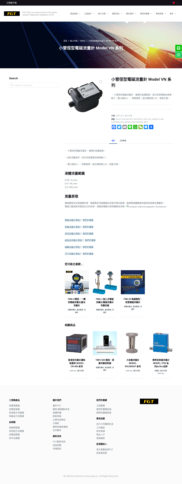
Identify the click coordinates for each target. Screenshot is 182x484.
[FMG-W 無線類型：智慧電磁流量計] (133, 282)
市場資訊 (57, 448)
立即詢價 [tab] (123, 141)
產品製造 (74, 14)
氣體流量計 (100, 368)
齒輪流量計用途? (73, 247)
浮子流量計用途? (73, 253)
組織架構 (57, 412)
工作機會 (100, 427)
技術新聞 (57, 445)
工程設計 (88, 14)
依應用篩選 (14, 405)
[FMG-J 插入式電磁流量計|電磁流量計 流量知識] (105, 282)
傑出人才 (100, 434)
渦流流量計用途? (73, 233)
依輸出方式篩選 (16, 416)
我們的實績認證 (103, 412)
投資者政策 (101, 453)
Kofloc (120, 116)
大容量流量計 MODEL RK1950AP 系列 (133, 363)
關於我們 (130, 14)
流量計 (157, 371)
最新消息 (116, 14)
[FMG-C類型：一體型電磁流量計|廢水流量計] (77, 282)
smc (146, 122)
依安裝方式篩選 (16, 412)
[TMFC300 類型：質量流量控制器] (105, 343)
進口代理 (102, 14)
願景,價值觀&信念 (61, 409)
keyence (138, 119)
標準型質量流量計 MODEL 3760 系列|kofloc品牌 (160, 363)
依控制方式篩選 (16, 431)
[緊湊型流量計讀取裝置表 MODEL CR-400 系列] (77, 343)
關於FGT (57, 405)
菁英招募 (159, 14)
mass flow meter (134, 122)
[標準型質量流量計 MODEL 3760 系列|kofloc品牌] (161, 343)
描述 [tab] (113, 141)
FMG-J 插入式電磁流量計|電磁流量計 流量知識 (105, 302)
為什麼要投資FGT (104, 449)
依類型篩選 (14, 409)
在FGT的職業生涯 (104, 424)
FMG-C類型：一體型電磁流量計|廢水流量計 (77, 302)
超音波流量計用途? (74, 240)
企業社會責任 (59, 419)
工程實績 (100, 405)
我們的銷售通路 (60, 426)
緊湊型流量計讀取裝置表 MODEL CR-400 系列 (76, 363)
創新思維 (57, 416)
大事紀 (56, 423)
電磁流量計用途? (73, 220)
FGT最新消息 (59, 441)
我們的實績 (144, 14)
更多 (171, 14)
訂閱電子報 (12, 2)
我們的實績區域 (103, 409)
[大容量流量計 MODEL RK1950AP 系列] (133, 343)
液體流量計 (72, 310)
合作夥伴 (57, 430)
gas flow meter (124, 119)
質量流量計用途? (73, 227)
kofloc (147, 119)
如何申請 (100, 431)
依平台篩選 (14, 438)
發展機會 (100, 438)
